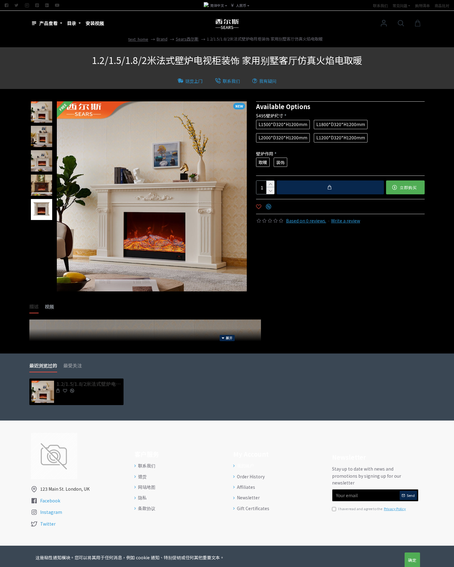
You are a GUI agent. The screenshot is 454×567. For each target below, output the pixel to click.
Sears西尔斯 (187, 39)
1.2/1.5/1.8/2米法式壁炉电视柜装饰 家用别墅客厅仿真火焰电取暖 (89, 384)
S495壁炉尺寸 (269, 115)
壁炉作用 (264, 153)
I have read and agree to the (372, 508)
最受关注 (72, 366)
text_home (138, 39)
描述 (34, 307)
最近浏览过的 (43, 366)
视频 (49, 307)
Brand (162, 39)
